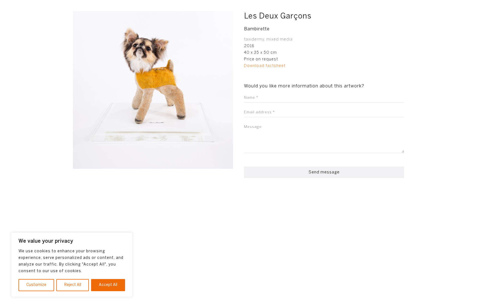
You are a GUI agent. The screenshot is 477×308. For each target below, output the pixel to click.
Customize (36, 285)
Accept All (108, 285)
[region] (71, 264)
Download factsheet (264, 66)
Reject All (72, 285)
